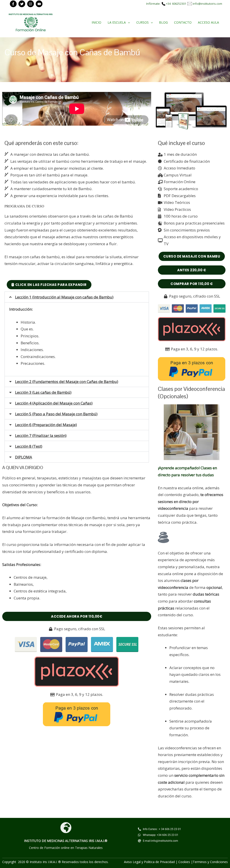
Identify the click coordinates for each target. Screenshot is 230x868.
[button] (77, 297)
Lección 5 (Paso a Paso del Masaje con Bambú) (56, 413)
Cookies (184, 862)
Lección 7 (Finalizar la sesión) (40, 435)
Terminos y (201, 862)
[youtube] (40, 3)
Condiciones (219, 862)
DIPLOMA (23, 457)
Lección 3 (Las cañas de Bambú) (43, 392)
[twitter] (22, 3)
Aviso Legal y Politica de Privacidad (149, 862)
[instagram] (31, 3)
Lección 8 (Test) (28, 446)
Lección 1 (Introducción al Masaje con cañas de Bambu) (64, 297)
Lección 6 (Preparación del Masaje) (46, 424)
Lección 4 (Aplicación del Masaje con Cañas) (54, 403)
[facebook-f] (14, 3)
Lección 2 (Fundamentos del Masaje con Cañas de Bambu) (66, 381)
